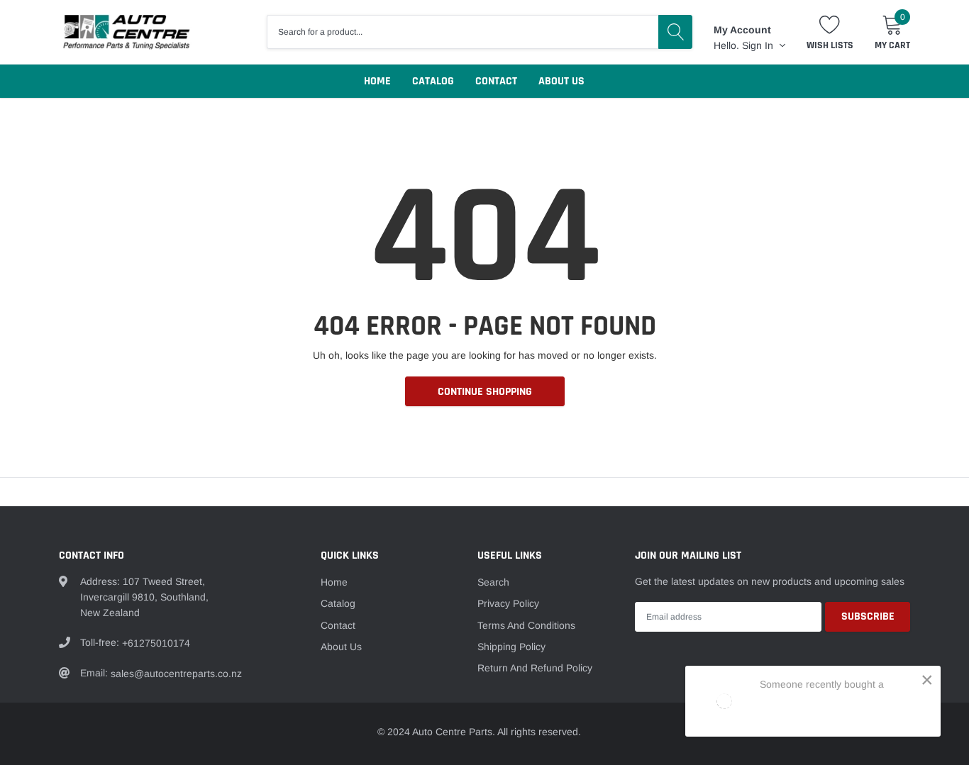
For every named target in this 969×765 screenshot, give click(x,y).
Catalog (433, 81)
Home (377, 81)
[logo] (126, 31)
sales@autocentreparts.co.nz (176, 673)
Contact (496, 81)
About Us (561, 81)
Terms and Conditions (526, 625)
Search (493, 582)
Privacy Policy (508, 603)
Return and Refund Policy (534, 668)
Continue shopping (485, 391)
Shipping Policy (511, 646)
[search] (675, 32)
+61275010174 (156, 643)
